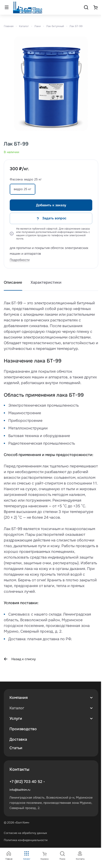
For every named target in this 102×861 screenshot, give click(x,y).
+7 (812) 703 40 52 (25, 781)
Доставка (18, 739)
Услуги (15, 718)
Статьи (15, 747)
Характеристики (46, 282)
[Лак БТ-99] (51, 83)
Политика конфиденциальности (25, 840)
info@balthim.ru (19, 790)
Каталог (16, 708)
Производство (23, 728)
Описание (13, 282)
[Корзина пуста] (95, 7)
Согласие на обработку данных (25, 833)
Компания (18, 697)
